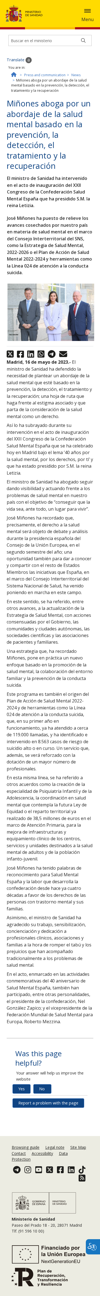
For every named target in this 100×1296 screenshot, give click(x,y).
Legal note (54, 1147)
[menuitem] (26, 1147)
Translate (16, 59)
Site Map (78, 1147)
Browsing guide (25, 1147)
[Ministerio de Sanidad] (26, 13)
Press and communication (45, 75)
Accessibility (42, 1153)
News (76, 75)
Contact (19, 1153)
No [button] (42, 1088)
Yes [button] (21, 1088)
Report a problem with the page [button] (48, 1103)
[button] (87, 11)
